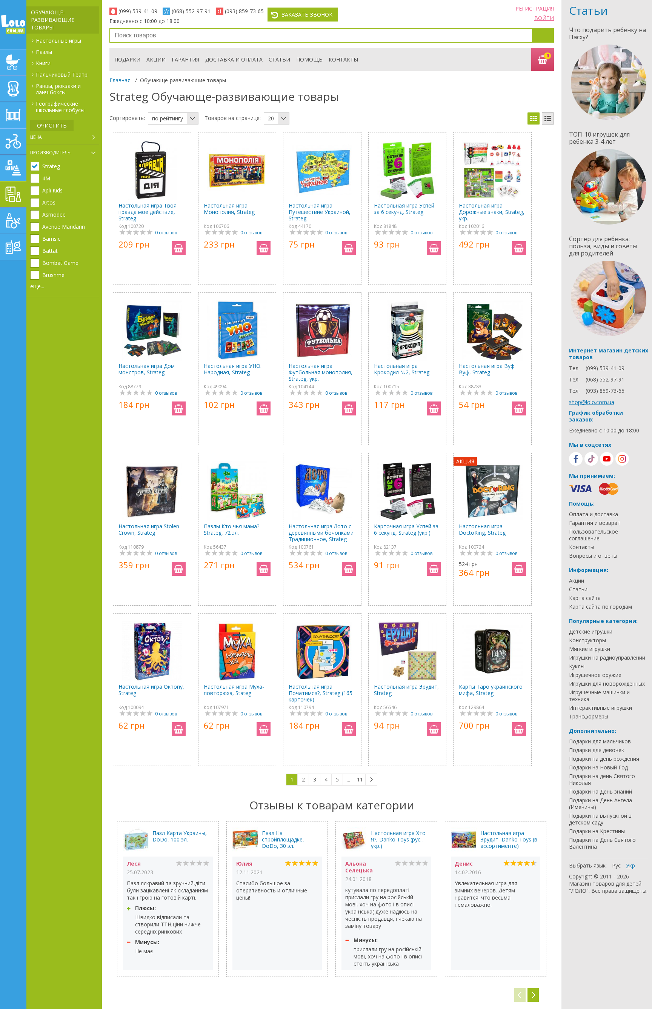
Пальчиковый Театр (62, 74)
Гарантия (185, 59)
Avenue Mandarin (63, 227)
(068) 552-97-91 (191, 11)
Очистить (52, 125)
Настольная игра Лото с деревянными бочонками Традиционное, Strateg (321, 532)
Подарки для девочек (596, 750)
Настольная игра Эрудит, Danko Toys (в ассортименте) (508, 839)
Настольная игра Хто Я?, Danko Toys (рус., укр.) (398, 839)
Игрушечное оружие (595, 675)
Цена (36, 137)
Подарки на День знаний (600, 791)
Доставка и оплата (234, 59)
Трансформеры (588, 716)
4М (46, 178)
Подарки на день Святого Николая (602, 779)
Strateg (51, 166)
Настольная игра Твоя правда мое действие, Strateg (147, 211)
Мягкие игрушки (589, 649)
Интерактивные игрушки (600, 707)
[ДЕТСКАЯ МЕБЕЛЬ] (13, 115)
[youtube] (607, 459)
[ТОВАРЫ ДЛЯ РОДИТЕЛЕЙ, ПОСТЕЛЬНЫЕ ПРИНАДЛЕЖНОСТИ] (13, 247)
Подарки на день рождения (604, 758)
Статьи (279, 59)
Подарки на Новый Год (598, 767)
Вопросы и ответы (593, 555)
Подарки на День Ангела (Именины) (600, 804)
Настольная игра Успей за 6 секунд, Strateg (404, 208)
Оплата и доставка (593, 514)
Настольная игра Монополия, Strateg (229, 208)
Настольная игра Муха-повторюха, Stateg (234, 690)
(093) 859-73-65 (244, 11)
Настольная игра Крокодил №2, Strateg (401, 369)
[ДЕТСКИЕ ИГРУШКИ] (13, 168)
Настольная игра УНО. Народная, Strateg (232, 369)
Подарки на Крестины (597, 831)
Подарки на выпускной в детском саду (600, 819)
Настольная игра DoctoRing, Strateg (482, 529)
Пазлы (44, 51)
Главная (120, 80)
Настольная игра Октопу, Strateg (151, 690)
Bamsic (51, 239)
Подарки (127, 59)
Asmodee (54, 215)
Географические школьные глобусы (60, 107)
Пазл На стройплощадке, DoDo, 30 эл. (283, 839)
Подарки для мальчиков (600, 741)
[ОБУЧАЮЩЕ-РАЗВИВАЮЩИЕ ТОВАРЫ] (13, 194)
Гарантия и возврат (594, 523)
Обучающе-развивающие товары (52, 20)
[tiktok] (591, 459)
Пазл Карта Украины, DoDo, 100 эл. (179, 836)
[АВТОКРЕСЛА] (13, 88)
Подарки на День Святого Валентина (602, 843)
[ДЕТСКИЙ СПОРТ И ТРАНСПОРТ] (13, 141)
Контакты (343, 59)
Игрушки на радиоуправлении (607, 657)
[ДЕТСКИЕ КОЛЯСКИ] (13, 62)
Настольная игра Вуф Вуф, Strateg (487, 369)
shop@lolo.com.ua (591, 402)
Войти (544, 18)
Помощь (309, 59)
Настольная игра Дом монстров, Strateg (146, 369)
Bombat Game (60, 263)
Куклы (576, 666)
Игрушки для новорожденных (607, 683)
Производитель (50, 152)
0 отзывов (166, 232)
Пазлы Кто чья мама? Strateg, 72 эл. (231, 529)
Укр (630, 865)
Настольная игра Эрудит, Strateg (406, 690)
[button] (533, 995)
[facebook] (576, 459)
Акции (156, 59)
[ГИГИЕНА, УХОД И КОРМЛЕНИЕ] (13, 221)
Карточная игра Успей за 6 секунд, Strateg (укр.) (406, 529)
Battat (50, 251)
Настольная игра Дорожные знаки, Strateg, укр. (491, 211)
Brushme (53, 275)
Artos (48, 203)
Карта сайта (585, 598)
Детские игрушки (590, 631)
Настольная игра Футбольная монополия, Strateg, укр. (320, 372)
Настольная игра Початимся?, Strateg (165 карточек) (320, 693)
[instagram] (622, 459)
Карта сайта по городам (600, 606)
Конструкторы (587, 640)
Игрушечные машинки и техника (599, 696)
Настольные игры (58, 40)
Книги (43, 63)
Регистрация (534, 8)
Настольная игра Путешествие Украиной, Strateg (320, 211)
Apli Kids (52, 191)
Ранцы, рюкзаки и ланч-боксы (58, 89)
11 (360, 779)
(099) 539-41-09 (137, 11)
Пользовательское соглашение (593, 535)
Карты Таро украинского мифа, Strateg (491, 690)
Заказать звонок (307, 14)
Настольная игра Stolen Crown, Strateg (148, 529)
